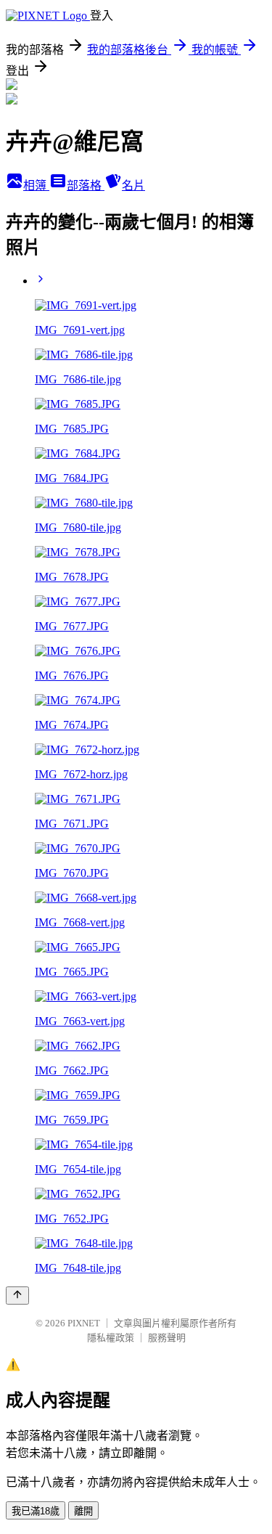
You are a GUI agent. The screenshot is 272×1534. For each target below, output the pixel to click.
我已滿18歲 (35, 1511)
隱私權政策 (110, 1337)
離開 (83, 1511)
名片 (133, 185)
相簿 (36, 185)
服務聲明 (167, 1337)
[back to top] (17, 1295)
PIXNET (83, 1323)
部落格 (85, 185)
